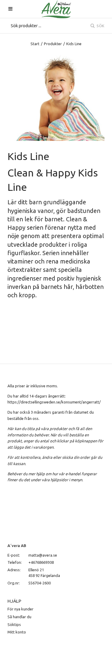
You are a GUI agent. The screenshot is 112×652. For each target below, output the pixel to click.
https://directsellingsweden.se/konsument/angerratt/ (54, 402)
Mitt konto (16, 632)
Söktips (14, 624)
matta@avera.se (42, 555)
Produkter (53, 44)
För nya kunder (20, 609)
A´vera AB (16, 545)
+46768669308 (41, 562)
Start (34, 44)
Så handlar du (19, 617)
